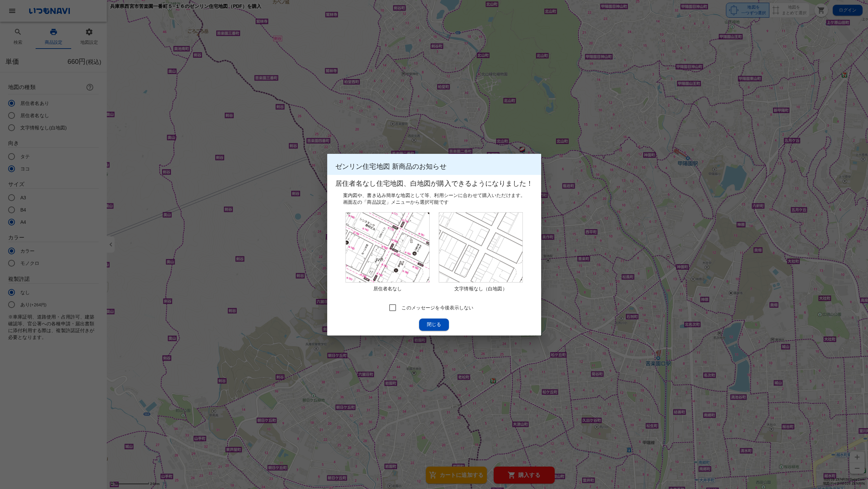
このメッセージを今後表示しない (437, 307)
